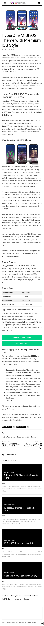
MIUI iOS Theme (9, 472)
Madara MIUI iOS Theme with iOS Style (21, 576)
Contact (26, 599)
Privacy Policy (15, 596)
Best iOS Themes (9, 505)
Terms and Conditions (31, 596)
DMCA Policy (6, 599)
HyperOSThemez (31, 622)
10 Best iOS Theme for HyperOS (18, 543)
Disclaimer (17, 599)
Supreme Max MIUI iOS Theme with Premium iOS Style (33, 446)
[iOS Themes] (17, 3)
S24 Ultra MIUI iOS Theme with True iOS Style (11, 445)
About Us (5, 596)
